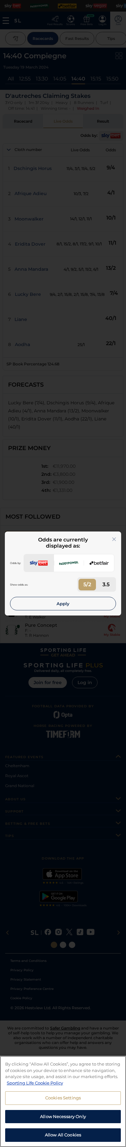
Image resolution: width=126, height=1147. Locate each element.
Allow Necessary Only (63, 1116)
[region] (63, 1101)
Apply (63, 603)
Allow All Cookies (63, 1134)
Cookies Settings (63, 1097)
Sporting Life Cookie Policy (35, 1083)
